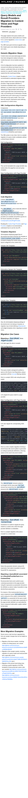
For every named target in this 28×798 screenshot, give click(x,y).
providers (6, 126)
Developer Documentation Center (15, 7)
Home (2, 7)
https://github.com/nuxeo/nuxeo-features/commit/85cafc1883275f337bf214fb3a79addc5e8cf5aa (14, 671)
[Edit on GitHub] (19, 29)
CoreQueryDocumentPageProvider (10, 220)
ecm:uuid (14, 374)
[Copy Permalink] (21, 29)
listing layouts (22, 326)
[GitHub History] (16, 29)
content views (18, 39)
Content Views (12, 76)
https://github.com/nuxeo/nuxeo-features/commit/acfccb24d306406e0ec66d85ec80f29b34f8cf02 (14, 647)
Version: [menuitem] (8, 31)
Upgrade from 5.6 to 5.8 (15, 10)
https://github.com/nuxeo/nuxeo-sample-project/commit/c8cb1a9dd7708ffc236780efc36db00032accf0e (14, 659)
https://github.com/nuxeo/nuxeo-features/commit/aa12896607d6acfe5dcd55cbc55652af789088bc (14, 677)
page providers (5, 41)
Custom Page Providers (14, 224)
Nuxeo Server (5, 9)
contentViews (4, 132)
